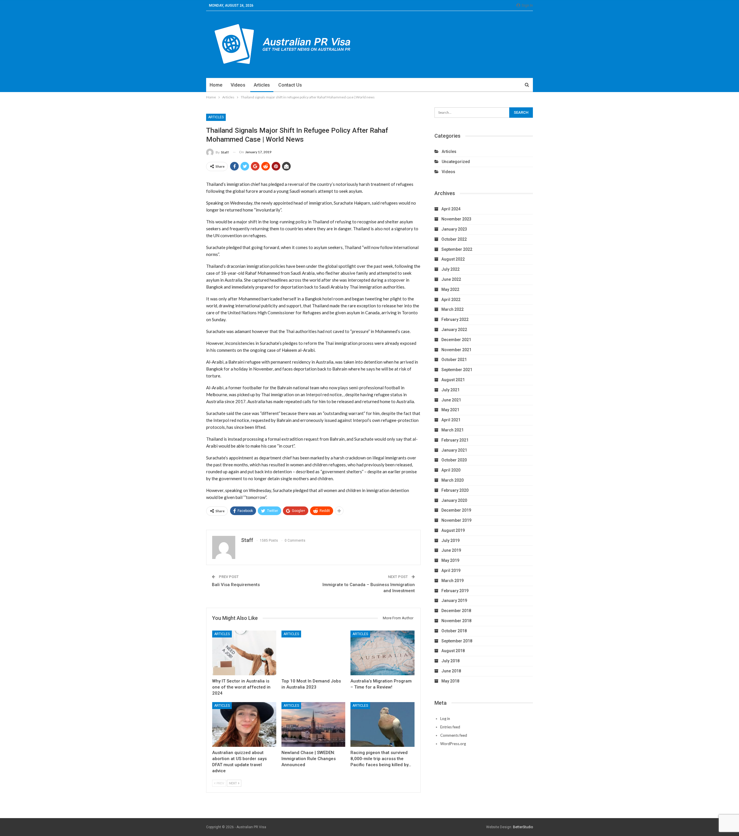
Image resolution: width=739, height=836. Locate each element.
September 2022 (456, 249)
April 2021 (450, 420)
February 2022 (455, 319)
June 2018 (451, 671)
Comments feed (453, 735)
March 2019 (452, 580)
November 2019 (456, 520)
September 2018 (456, 641)
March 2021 (452, 430)
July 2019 (450, 540)
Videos (238, 85)
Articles (262, 85)
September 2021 (456, 369)
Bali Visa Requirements (236, 584)
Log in (445, 718)
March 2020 (452, 480)
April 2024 (450, 209)
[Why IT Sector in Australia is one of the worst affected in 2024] (244, 653)
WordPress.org (453, 743)
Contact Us (290, 85)
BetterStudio (523, 827)
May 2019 (450, 560)
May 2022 (450, 289)
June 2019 (451, 550)
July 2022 (450, 269)
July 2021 (450, 390)
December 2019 (456, 510)
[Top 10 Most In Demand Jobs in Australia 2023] (313, 653)
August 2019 (453, 530)
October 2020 (454, 460)
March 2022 (452, 309)
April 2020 (450, 470)
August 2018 (453, 650)
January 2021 (454, 450)
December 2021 (456, 339)
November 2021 (456, 349)
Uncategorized (456, 161)
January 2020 (454, 500)
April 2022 (450, 299)
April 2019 (450, 570)
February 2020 (455, 490)
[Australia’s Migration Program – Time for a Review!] (382, 653)
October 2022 (454, 239)
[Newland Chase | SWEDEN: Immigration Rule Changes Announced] (313, 724)
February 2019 (455, 590)
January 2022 (454, 329)
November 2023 (456, 219)
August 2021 (453, 379)
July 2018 (450, 661)
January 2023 (454, 229)
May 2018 (450, 681)
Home (216, 85)
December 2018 (456, 610)
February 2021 (455, 440)
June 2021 (451, 400)
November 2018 (456, 620)
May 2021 (450, 409)
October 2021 (454, 359)
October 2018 (454, 631)
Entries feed (450, 727)
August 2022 (453, 259)
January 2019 (454, 600)
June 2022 (451, 279)
